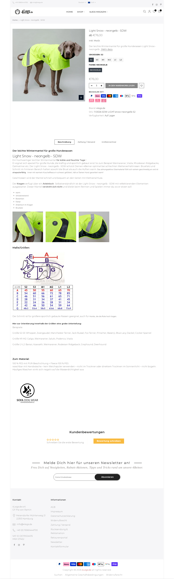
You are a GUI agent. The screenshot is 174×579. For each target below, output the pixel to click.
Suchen (58, 575)
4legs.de (100, 108)
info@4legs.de (37, 2)
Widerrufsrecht (59, 520)
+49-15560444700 (21, 2)
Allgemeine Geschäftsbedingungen (84, 575)
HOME (69, 12)
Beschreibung (64, 142)
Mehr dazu (107, 49)
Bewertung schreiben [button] (109, 441)
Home (15, 20)
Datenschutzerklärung (63, 516)
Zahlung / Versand (86, 142)
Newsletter (56, 542)
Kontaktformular (60, 546)
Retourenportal (59, 537)
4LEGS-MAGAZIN (97, 12)
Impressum (57, 511)
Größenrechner (109, 142)
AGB (53, 507)
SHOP (80, 12)
